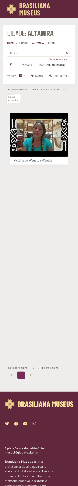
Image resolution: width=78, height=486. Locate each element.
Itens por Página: (18, 367)
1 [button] (21, 375)
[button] (11, 375)
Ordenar (25, 64)
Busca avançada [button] (59, 59)
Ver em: (12, 75)
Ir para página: (50, 367)
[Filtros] (11, 64)
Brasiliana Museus (34, 9)
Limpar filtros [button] (58, 89)
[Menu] (71, 9)
